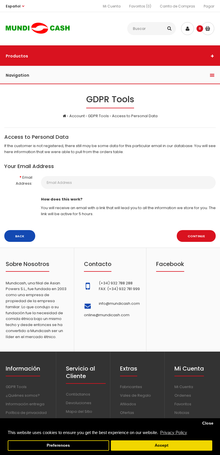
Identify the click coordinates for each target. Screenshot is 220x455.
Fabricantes (131, 387)
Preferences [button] (58, 445)
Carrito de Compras (177, 6)
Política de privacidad (26, 412)
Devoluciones (78, 403)
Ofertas (127, 412)
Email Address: (24, 180)
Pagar (209, 6)
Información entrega (25, 404)
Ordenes (182, 395)
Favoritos (182, 404)
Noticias (181, 412)
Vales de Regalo (135, 395)
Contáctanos (78, 394)
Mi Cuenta (112, 6)
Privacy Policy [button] (173, 432)
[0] (207, 28)
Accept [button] (161, 445)
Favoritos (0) (140, 6)
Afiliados (128, 404)
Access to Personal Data (135, 116)
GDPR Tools (98, 116)
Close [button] (207, 423)
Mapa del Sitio (79, 411)
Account (77, 116)
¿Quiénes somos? (23, 395)
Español (13, 6)
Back (19, 236)
